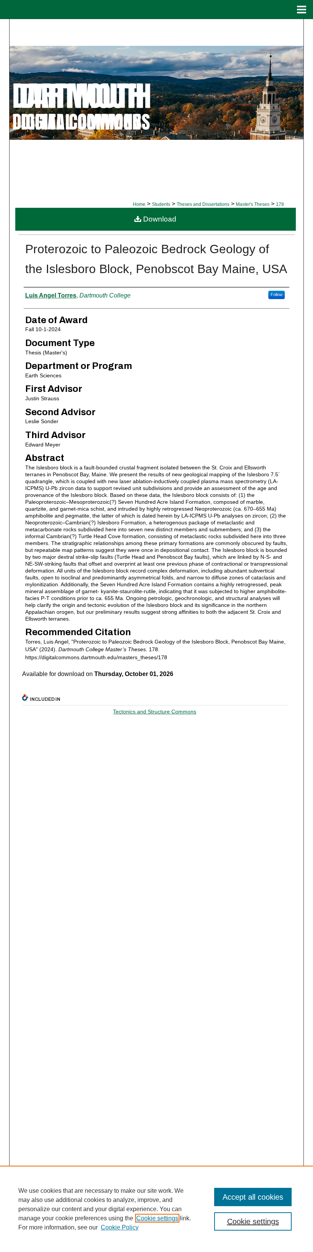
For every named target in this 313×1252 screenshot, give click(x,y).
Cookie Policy (120, 1227)
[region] (156, 1209)
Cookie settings (157, 1218)
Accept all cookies (253, 1197)
